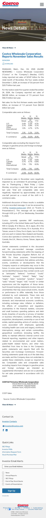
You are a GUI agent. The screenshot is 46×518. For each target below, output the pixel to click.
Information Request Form (11, 452)
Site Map (17, 508)
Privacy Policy (7, 508)
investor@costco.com (14, 426)
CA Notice (26, 508)
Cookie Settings (38, 508)
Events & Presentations (14, 484)
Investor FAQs (7, 449)
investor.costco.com (17, 208)
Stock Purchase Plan (9, 455)
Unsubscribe (5, 496)
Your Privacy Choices (18, 509)
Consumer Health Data (35, 509)
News (7, 473)
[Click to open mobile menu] (42, 5)
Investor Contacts (9, 421)
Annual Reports (11, 475)
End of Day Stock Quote (14, 481)
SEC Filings (6, 447)
